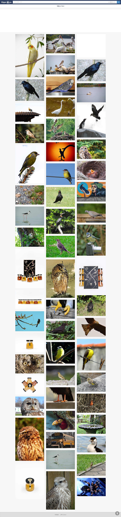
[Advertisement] (60, 20)
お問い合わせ (63, 514)
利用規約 (57, 514)
